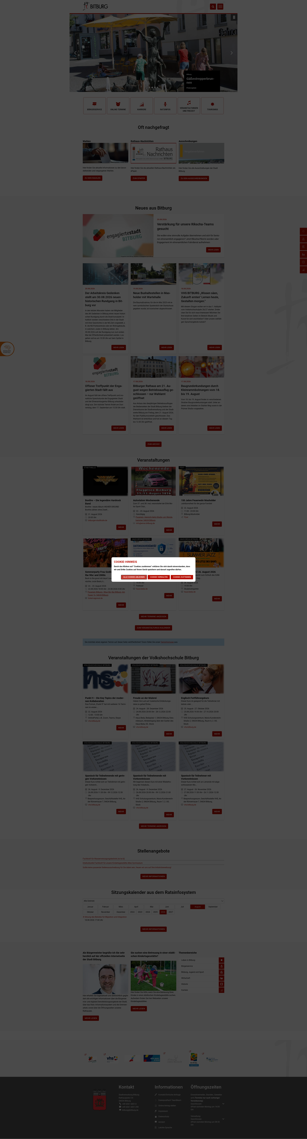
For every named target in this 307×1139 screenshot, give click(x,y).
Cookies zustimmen (182, 577)
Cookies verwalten (159, 577)
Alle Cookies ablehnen (134, 577)
